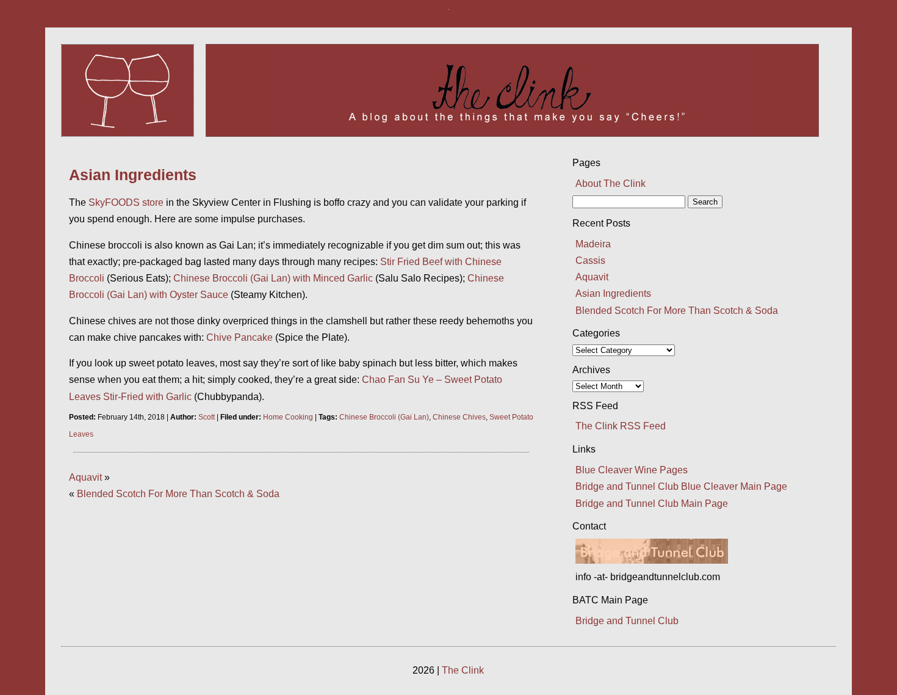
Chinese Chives (459, 417)
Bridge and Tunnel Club (627, 621)
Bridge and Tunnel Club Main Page (651, 503)
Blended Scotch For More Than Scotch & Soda (178, 494)
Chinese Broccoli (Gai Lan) (384, 417)
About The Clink (610, 183)
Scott (206, 417)
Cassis (590, 260)
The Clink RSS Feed (620, 426)
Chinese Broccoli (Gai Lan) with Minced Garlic (273, 278)
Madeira (593, 244)
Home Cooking (288, 417)
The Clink (463, 670)
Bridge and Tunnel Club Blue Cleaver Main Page (681, 486)
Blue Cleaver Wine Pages (631, 470)
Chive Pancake (239, 337)
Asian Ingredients (132, 174)
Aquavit (85, 477)
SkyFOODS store (126, 202)
